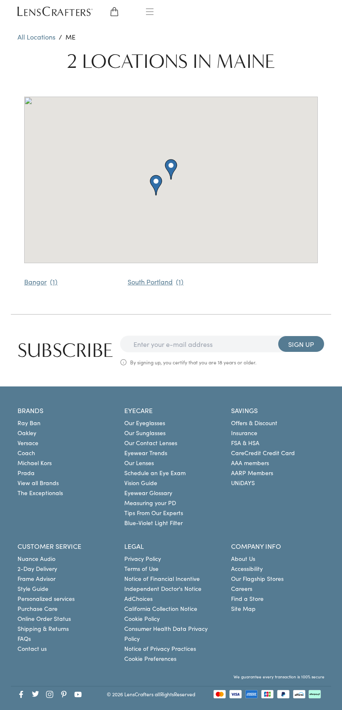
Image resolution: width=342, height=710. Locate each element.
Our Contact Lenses (150, 442)
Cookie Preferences (150, 658)
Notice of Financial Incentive (162, 578)
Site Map (243, 608)
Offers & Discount (254, 423)
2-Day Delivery (37, 568)
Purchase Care (38, 608)
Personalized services (46, 598)
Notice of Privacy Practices (160, 648)
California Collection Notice (160, 608)
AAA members (250, 462)
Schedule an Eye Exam (155, 472)
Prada (26, 472)
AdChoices (138, 598)
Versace (28, 442)
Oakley (27, 432)
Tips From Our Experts (153, 512)
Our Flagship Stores (257, 578)
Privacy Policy (142, 558)
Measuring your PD (150, 502)
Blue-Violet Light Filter (153, 522)
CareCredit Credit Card (263, 452)
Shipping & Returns (43, 628)
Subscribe (65, 350)
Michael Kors (35, 462)
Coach (26, 452)
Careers (241, 588)
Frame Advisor (36, 578)
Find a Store (247, 598)
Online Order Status (44, 618)
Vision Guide (140, 482)
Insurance (244, 432)
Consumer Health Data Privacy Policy (166, 633)
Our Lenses (139, 462)
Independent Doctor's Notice (162, 588)
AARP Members (252, 472)
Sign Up (301, 344)
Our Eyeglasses (144, 423)
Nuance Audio (36, 558)
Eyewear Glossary (148, 492)
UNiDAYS (243, 482)
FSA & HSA (245, 442)
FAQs (24, 638)
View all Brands (38, 482)
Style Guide (33, 588)
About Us (243, 558)
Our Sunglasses (145, 432)
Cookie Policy (142, 618)
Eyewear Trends (145, 452)
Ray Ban (29, 423)
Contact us (32, 648)
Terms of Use (141, 568)
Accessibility (247, 568)
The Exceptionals (40, 492)
